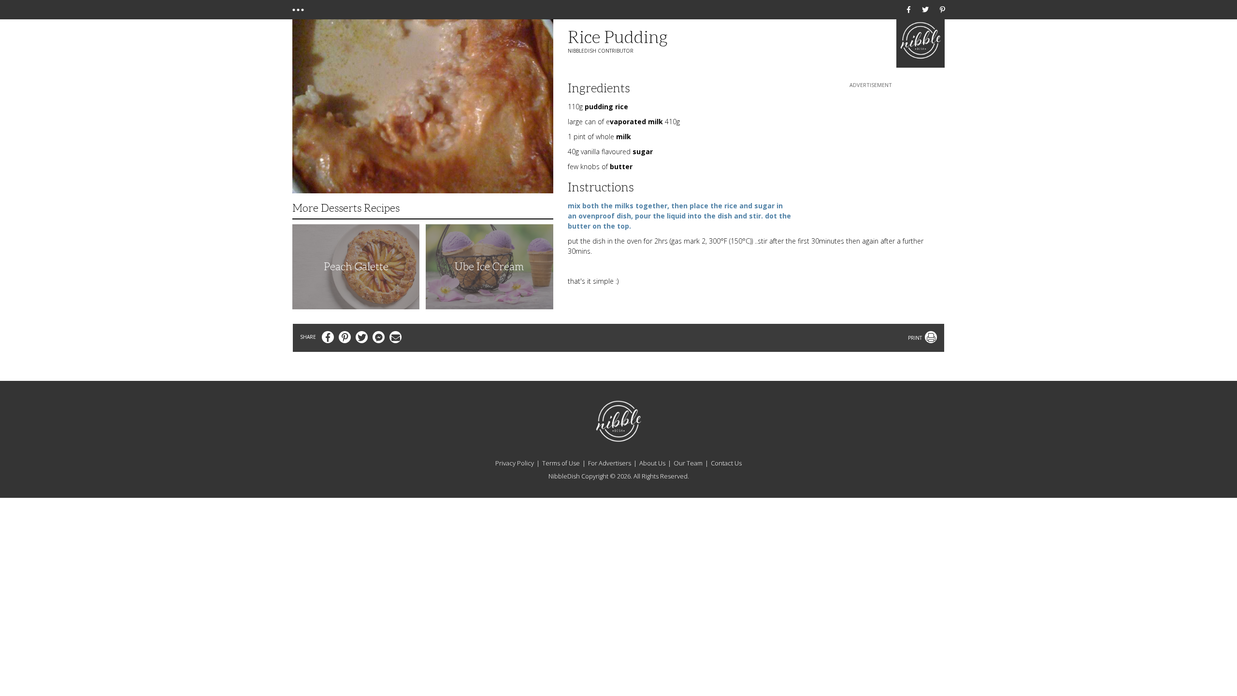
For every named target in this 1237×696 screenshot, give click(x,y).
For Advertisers (609, 463)
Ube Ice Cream (489, 267)
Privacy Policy (514, 463)
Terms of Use (561, 463)
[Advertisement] (870, 150)
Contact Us (726, 463)
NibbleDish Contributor (600, 50)
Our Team (688, 463)
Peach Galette (356, 267)
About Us (652, 463)
